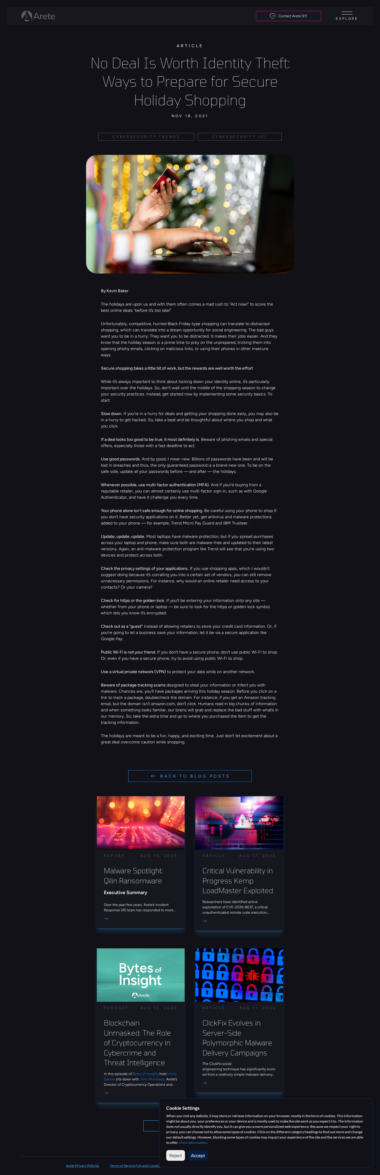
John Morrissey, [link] (152, 1079)
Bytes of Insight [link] (145, 1074)
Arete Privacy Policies (82, 1165)
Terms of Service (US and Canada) (136, 1165)
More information (193, 1142)
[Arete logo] (38, 16)
